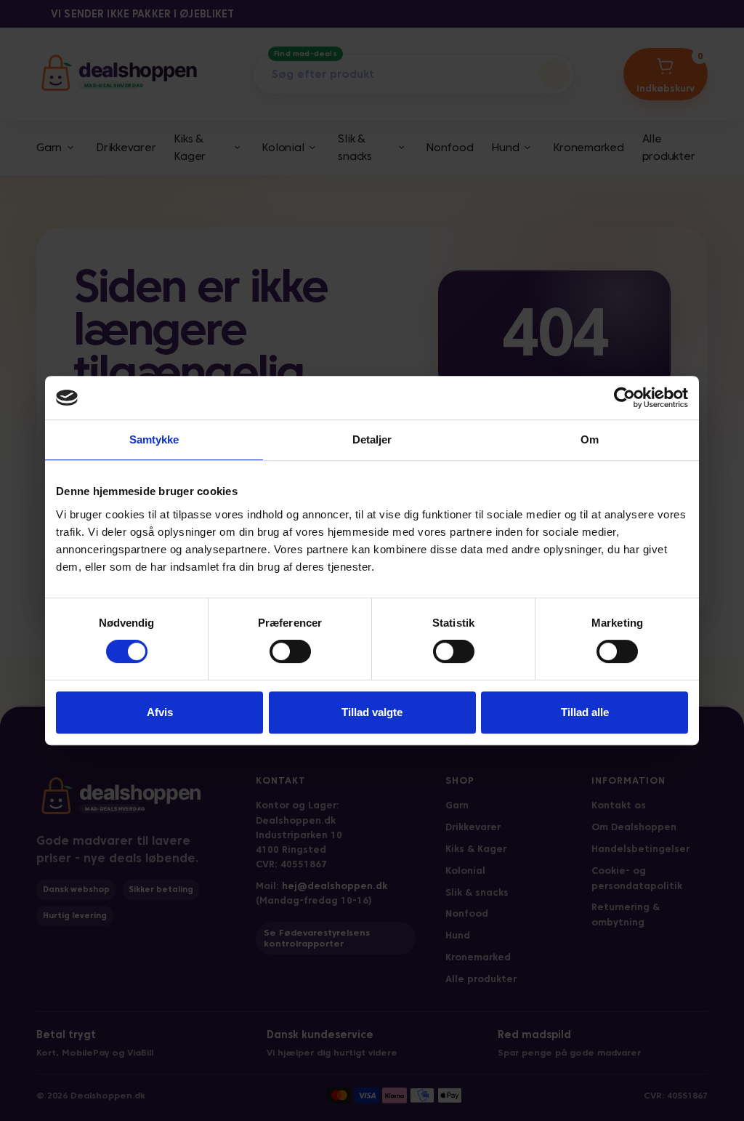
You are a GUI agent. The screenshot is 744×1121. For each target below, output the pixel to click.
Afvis (160, 712)
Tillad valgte (372, 712)
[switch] (290, 651)
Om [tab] (590, 439)
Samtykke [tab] (154, 439)
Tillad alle (585, 712)
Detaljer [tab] (372, 439)
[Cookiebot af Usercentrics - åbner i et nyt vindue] (624, 398)
